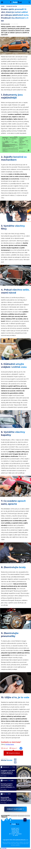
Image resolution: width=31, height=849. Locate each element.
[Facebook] (10, 819)
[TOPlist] (3, 848)
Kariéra (15, 831)
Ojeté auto (20, 815)
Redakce (15, 829)
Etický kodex (15, 834)
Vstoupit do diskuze (14, 753)
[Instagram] (3, 819)
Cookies (15, 832)
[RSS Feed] (6, 819)
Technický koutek (11, 6)
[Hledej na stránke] (29, 2)
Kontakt (16, 828)
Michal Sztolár (5, 24)
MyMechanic (9, 744)
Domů (2, 6)
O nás (15, 835)
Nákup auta (13, 815)
